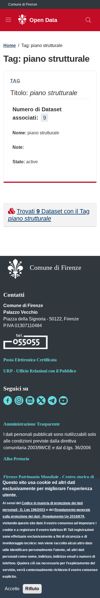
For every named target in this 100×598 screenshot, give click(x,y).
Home (9, 45)
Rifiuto (32, 588)
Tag (15, 80)
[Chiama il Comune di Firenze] (25, 342)
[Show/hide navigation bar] (8, 19)
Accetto (12, 588)
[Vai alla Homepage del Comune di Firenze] (15, 268)
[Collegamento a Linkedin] (30, 400)
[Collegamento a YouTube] (63, 400)
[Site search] (88, 20)
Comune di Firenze (22, 4)
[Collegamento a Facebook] (7, 400)
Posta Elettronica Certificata (30, 359)
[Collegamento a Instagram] (18, 400)
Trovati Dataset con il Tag (48, 215)
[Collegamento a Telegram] (52, 400)
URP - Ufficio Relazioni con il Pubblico (39, 371)
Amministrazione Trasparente (31, 424)
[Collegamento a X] (41, 400)
